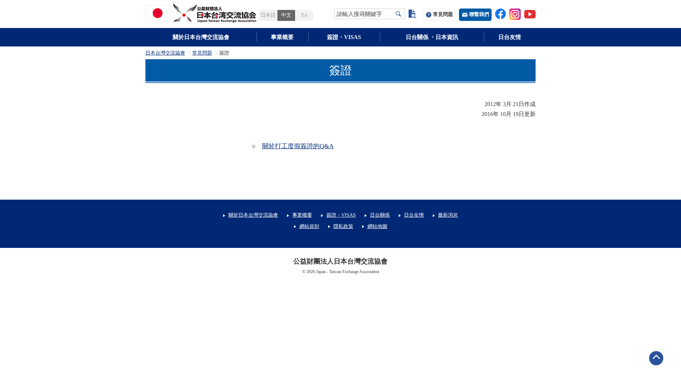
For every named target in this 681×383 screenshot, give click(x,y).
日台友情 (509, 37)
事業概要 (282, 37)
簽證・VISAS (344, 37)
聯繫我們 (479, 14)
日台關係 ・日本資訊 (432, 37)
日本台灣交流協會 (165, 53)
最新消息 (448, 215)
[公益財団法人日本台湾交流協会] (202, 13)
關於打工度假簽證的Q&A (298, 146)
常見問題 (443, 14)
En (304, 15)
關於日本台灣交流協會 (201, 37)
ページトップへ (656, 358)
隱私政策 (343, 226)
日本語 (268, 15)
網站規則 (309, 226)
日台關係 (380, 215)
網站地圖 (377, 226)
